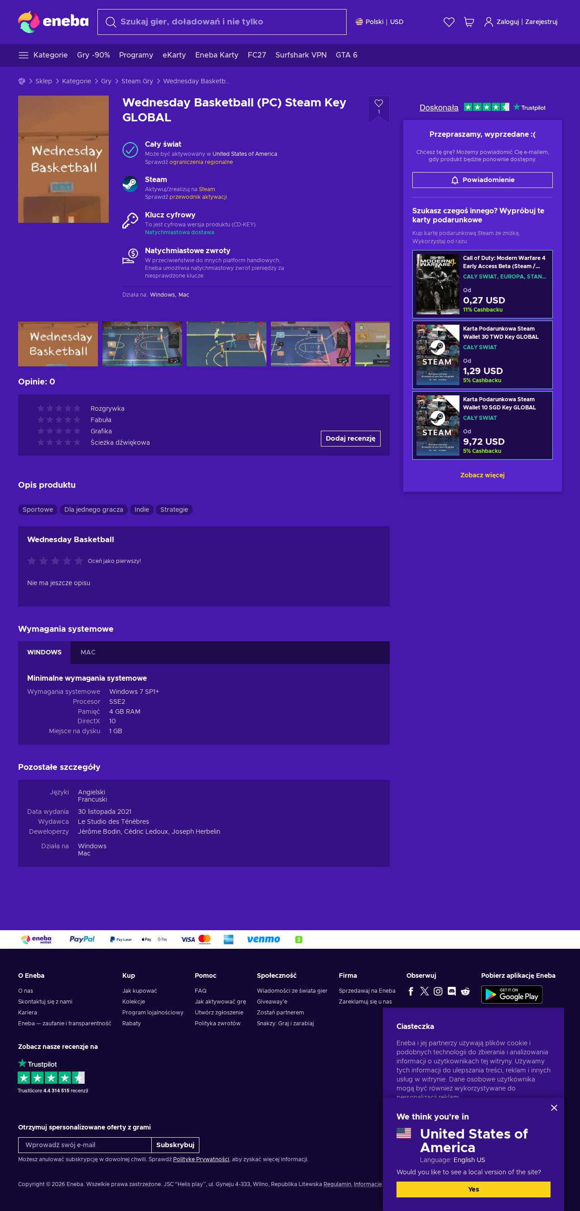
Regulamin (337, 1184)
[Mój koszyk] (469, 22)
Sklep (43, 81)
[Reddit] (465, 990)
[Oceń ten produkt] (57, 561)
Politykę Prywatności (201, 1159)
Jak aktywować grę (220, 1001)
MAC (88, 652)
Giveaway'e (272, 1001)
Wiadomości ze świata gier (292, 991)
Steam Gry (137, 81)
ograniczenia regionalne (201, 162)
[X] (424, 990)
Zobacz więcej (482, 475)
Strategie (174, 510)
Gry (106, 81)
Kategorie (76, 81)
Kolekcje (133, 1001)
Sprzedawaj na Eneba (367, 991)
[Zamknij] (554, 1108)
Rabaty (131, 1023)
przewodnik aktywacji (198, 197)
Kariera (27, 1012)
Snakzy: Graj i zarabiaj (285, 1023)
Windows (92, 846)
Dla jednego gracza (93, 510)
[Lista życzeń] (449, 22)
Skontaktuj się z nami (45, 1001)
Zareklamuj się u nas (365, 1001)
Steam (207, 189)
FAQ (201, 991)
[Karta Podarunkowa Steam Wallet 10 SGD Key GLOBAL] (482, 425)
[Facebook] (411, 990)
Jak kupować (139, 991)
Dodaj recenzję (351, 438)
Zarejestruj (541, 22)
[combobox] (222, 22)
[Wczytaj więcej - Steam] (130, 185)
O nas (25, 991)
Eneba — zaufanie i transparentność (64, 1023)
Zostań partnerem (280, 1012)
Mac (84, 854)
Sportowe (38, 510)
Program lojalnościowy (153, 1012)
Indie (142, 510)
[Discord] (451, 990)
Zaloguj (508, 22)
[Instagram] (438, 990)
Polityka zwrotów (218, 1023)
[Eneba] (53, 22)
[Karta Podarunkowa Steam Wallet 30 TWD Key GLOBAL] (482, 355)
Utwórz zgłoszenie (219, 1012)
